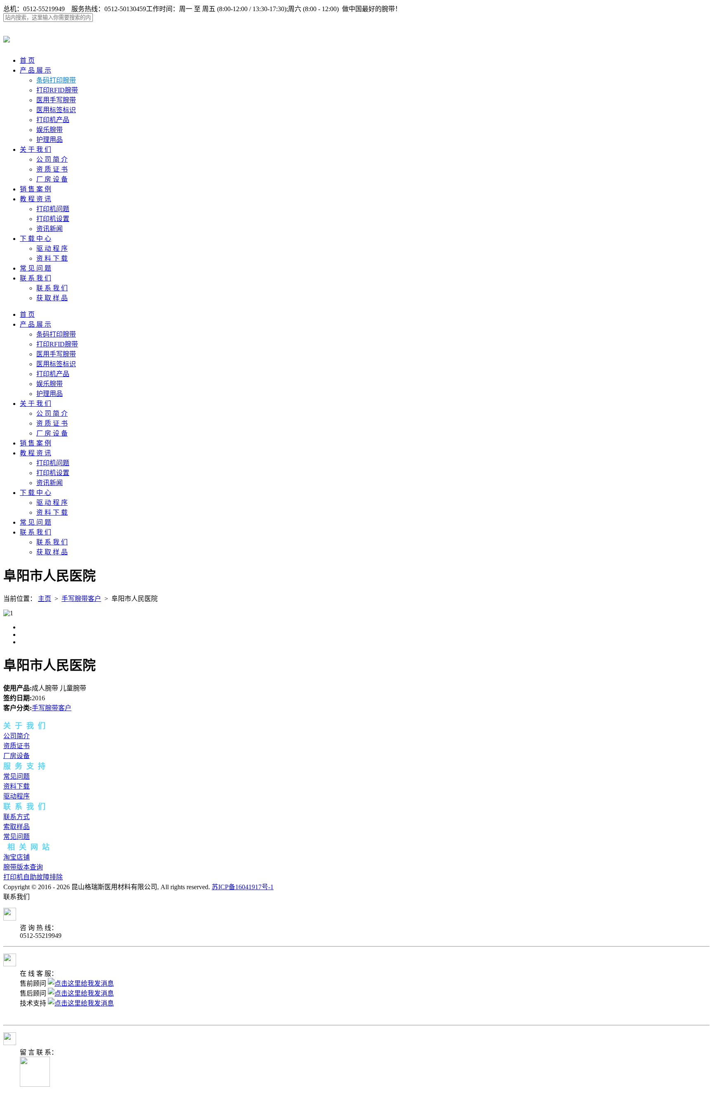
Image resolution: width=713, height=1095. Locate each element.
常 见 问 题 (35, 268)
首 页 (27, 60)
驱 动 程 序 (52, 248)
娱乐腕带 (49, 129)
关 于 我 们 (35, 149)
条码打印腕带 (56, 80)
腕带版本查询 (23, 867)
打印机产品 (52, 119)
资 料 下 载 (52, 258)
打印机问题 (52, 208)
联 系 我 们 (35, 278)
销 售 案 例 (35, 189)
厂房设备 (16, 755)
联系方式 (16, 816)
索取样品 (16, 826)
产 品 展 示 (35, 70)
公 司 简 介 (52, 159)
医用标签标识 (56, 109)
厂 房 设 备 (52, 179)
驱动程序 (16, 796)
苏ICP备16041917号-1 (243, 886)
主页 (44, 598)
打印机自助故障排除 (33, 877)
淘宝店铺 (16, 857)
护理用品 (49, 139)
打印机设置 (52, 218)
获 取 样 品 (52, 297)
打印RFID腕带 (57, 90)
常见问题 (16, 776)
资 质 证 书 (52, 169)
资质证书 (16, 745)
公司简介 (16, 735)
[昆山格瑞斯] (6, 38)
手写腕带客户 (81, 598)
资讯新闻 (49, 228)
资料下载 (16, 786)
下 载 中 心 (35, 238)
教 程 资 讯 (35, 199)
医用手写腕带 (56, 100)
